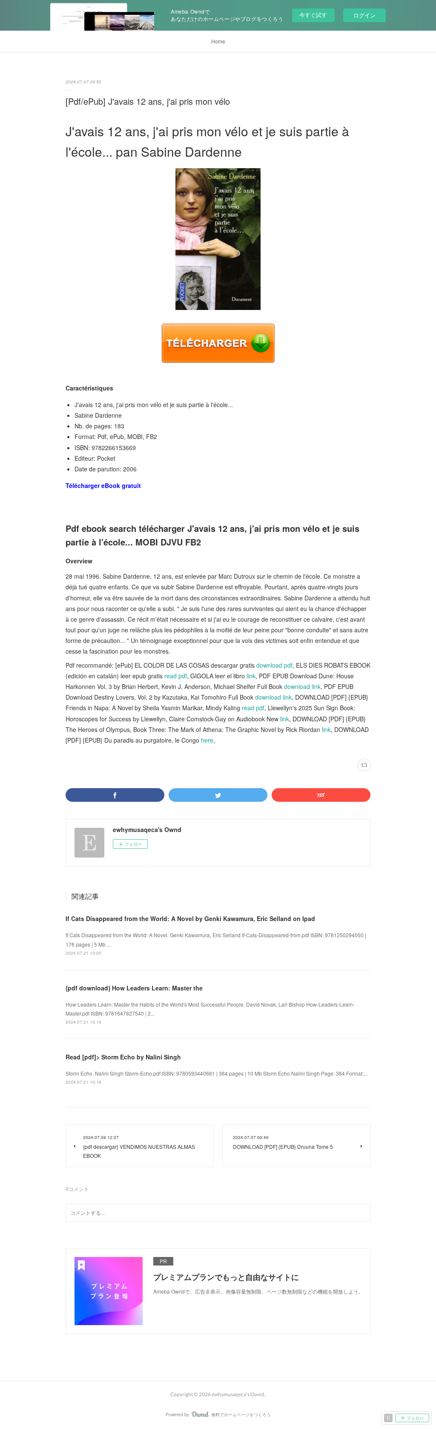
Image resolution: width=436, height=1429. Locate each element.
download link (302, 686)
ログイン (364, 15)
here (207, 740)
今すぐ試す (313, 15)
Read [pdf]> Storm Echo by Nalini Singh (123, 1057)
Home (218, 41)
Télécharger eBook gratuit (103, 485)
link (251, 675)
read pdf (175, 675)
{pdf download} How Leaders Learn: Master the (134, 988)
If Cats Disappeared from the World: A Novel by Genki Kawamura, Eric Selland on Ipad (190, 918)
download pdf (274, 665)
